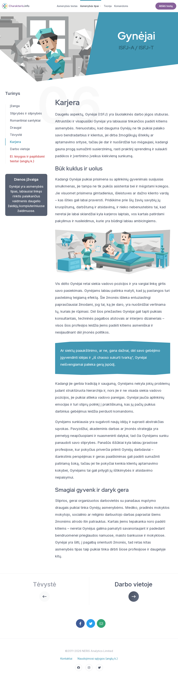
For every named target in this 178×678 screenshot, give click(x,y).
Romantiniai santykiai (25, 120)
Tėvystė (16, 135)
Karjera (15, 142)
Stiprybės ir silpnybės (26, 113)
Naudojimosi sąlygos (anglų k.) (98, 658)
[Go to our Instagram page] (89, 667)
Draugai (15, 127)
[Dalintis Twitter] (90, 623)
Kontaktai (66, 658)
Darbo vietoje (20, 149)
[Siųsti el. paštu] (101, 623)
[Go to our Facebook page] (78, 667)
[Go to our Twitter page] (99, 667)
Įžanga (15, 106)
